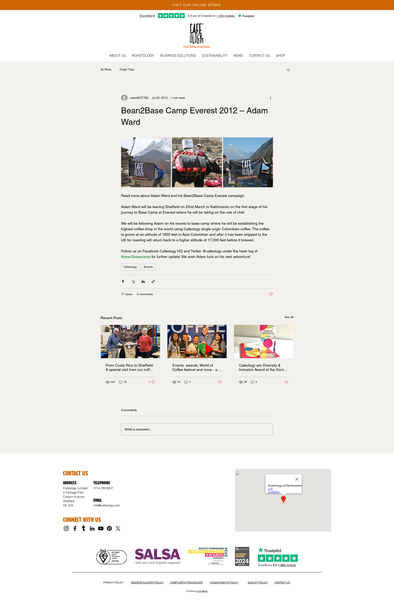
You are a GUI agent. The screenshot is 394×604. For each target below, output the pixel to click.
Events (148, 266)
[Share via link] (153, 281)
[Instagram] (66, 528)
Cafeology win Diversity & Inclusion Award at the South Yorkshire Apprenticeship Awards (262, 367)
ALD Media (202, 591)
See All (288, 317)
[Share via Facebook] (123, 281)
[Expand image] (146, 162)
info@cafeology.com (106, 505)
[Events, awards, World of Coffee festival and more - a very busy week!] (197, 341)
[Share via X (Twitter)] (133, 281)
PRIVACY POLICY (113, 582)
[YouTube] (100, 528)
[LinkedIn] (92, 528)
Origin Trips (127, 69)
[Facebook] (75, 528)
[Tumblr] (83, 528)
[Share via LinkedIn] (143, 281)
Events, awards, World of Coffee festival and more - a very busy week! (194, 367)
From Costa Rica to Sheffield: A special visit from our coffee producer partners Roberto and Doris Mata (130, 367)
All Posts (106, 69)
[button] (117, 55)
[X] (118, 528)
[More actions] (270, 97)
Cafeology (130, 266)
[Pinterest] (109, 528)
